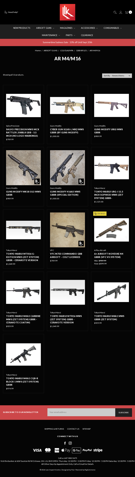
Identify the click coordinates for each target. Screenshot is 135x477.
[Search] (115, 12)
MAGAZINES (66, 28)
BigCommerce (90, 470)
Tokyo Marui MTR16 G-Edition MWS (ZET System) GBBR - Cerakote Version (22, 257)
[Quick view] (38, 90)
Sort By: (107, 75)
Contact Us (73, 429)
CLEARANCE (87, 35)
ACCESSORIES (88, 28)
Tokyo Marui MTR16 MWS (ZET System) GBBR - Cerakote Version (66, 319)
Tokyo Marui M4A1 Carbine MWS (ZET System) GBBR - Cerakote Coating (23, 319)
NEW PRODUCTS (21, 28)
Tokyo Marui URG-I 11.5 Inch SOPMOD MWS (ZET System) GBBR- (108, 194)
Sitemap (86, 429)
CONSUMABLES (112, 28)
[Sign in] (120, 12)
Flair (73, 470)
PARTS (69, 35)
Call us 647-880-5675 (67, 458)
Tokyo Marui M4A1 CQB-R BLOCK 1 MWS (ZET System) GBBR (22, 381)
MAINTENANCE (50, 35)
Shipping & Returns (54, 429)
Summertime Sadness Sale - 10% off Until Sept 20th (67, 42)
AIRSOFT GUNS (44, 28)
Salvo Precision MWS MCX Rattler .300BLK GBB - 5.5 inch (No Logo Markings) (22, 132)
